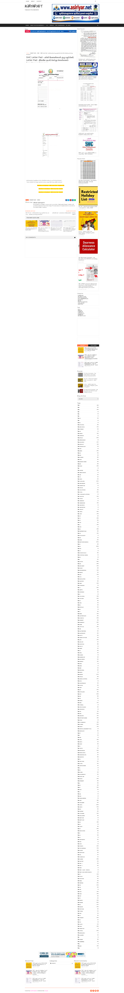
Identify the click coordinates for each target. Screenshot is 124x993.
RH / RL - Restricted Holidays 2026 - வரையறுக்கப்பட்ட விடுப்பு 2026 (88, 207)
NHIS (80, 696)
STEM (80, 841)
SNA (79, 300)
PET (80, 733)
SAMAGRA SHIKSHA (82, 798)
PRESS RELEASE (82, 750)
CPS (80, 518)
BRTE (80, 463)
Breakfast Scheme (82, 461)
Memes (80, 665)
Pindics (80, 741)
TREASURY (81, 906)
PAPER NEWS (81, 715)
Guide (80, 602)
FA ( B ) (80, 576)
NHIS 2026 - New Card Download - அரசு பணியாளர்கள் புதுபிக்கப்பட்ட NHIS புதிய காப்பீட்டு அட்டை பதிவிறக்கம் (88, 78)
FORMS (80, 295)
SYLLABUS (81, 850)
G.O (47, 25)
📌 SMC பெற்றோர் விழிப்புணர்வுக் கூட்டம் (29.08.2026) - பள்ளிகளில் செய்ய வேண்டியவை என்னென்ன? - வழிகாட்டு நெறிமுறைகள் (50, 31)
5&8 (80, 418)
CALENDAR (81, 470)
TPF (79, 898)
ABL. (80, 422)
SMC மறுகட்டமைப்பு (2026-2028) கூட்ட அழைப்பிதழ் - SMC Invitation (88, 153)
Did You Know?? (82, 535)
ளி (79, 948)
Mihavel (80, 672)
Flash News (81, 581)
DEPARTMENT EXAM (82, 531)
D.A (79, 524)
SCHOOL (80, 804)
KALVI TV (80, 635)
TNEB (80, 889)
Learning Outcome (83, 637)
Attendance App (82, 446)
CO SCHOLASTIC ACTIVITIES (84, 494)
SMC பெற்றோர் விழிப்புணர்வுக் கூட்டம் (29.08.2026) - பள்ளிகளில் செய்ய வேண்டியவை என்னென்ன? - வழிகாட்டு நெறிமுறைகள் (69, 229)
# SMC (38, 200)
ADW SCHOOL (81, 424)
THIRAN (80, 880)
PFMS (80, 737)
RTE (80, 785)
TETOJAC (81, 876)
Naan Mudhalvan (82, 683)
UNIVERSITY (81, 917)
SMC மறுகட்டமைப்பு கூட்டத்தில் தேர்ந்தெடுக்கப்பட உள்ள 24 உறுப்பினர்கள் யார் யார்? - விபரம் (56, 229)
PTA (79, 759)
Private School (82, 752)
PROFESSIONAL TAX (82, 754)
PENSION (80, 726)
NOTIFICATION (81, 709)
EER (79, 557)
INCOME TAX (82, 296)
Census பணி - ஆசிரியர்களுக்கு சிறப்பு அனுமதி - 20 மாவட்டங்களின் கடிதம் (87, 60)
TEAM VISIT (81, 861)
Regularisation (82, 774)
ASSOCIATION (81, 442)
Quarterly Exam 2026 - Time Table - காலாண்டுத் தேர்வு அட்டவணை (88, 105)
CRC (80, 520)
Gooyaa (46, 990)
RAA (79, 770)
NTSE (80, 711)
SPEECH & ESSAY (82, 830)
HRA (80, 609)
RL (79, 783)
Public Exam (81, 761)
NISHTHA (80, 700)
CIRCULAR (81, 487)
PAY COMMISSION (83, 298)
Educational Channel (83, 555)
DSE (80, 546)
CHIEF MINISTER (82, 483)
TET (80, 874)
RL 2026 (68, 25)
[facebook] (95, 1)
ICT (79, 611)
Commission (81, 500)
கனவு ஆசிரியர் (81, 935)
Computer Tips (82, 507)
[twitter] (91, 991)
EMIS (80, 310)
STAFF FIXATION (82, 301)
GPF (80, 600)
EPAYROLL (81, 572)
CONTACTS (81, 509)
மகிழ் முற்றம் (81, 303)
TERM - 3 (80, 865)
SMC (38, 53)
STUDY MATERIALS (82, 848)
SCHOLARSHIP (81, 802)
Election (81, 561)
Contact (39, 1)
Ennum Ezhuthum (82, 570)
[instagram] (96, 991)
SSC (80, 837)
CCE (80, 476)
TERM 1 (80, 867)
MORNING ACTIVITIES (83, 678)
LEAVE (80, 639)
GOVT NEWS (81, 598)
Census (52, 25)
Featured (94, 345)
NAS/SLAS (81, 685)
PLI (79, 746)
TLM (80, 887)
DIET (80, 537)
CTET (80, 522)
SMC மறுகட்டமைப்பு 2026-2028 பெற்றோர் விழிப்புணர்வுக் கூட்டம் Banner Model (31, 229)
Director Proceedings (37, 25)
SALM (80, 796)
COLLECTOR (81, 496)
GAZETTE (80, 312)
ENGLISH (80, 568)
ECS (80, 550)
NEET (80, 689)
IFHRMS (80, 314)
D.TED (80, 526)
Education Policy (82, 552)
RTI (79, 787)
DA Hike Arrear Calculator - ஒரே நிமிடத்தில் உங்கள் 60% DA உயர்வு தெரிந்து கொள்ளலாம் (88, 259)
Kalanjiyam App (82, 633)
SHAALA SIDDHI (82, 815)
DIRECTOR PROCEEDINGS (83, 542)
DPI (79, 544)
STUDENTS (81, 846)
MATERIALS (81, 661)
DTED (80, 548)
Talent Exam (81, 852)
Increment (81, 620)
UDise (80, 913)
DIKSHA (80, 539)
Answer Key (81, 435)
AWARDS (80, 450)
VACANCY (80, 924)
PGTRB (80, 739)
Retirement (81, 780)
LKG (80, 650)
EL (79, 309)
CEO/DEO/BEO (82, 481)
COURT (80, 513)
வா (79, 943)
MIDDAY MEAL (81, 670)
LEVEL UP (81, 646)
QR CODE (80, 763)
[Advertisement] (51, 43)
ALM (80, 431)
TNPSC (80, 891)
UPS (80, 919)
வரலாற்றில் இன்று (81, 941)
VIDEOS (80, 926)
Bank (80, 455)
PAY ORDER (81, 724)
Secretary (81, 811)
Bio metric (81, 457)
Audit (80, 448)
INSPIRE (80, 624)
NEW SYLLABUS (82, 691)
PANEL (80, 713)
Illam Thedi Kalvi (82, 615)
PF (79, 735)
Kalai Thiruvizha (82, 297)
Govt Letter (81, 596)
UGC (80, 915)
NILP (80, 698)
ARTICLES (81, 437)
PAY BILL (80, 720)
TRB (80, 904)
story (80, 843)
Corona (80, 511)
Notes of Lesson (82, 707)
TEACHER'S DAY (82, 856)
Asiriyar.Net (33, 6)
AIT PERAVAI (81, 429)
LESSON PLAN (81, 644)
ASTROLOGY (81, 444)
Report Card (81, 776)
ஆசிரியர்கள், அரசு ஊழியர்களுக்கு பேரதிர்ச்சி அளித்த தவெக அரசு (86, 134)
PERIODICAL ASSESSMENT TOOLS (85, 728)
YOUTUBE (81, 930)
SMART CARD (33, 53)
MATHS (80, 663)
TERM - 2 (80, 863)
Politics (81, 748)
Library (80, 648)
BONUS (80, 459)
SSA (79, 835)
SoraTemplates (33, 990)
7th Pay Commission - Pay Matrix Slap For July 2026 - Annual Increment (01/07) (87, 181)
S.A (79, 791)
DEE (80, 529)
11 (79, 407)
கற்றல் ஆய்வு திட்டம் (82, 932)
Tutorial (81, 911)
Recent (82, 345)
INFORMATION (81, 622)
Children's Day (82, 485)
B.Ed (80, 453)
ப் (79, 937)
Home (27, 1)
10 (79, 405)
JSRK (80, 628)
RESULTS (80, 778)
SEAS (80, 809)
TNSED (80, 893)
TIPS (80, 885)
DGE (80, 533)
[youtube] (98, 991)
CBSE (80, 474)
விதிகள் (80, 304)
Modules (81, 676)
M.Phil (80, 652)
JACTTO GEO (81, 626)
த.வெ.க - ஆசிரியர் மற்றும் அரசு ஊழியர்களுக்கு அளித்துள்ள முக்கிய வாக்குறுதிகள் (87, 233)
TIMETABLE (81, 882)
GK (79, 594)
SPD (80, 828)
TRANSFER (81, 902)
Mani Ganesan (82, 659)
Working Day (81, 928)
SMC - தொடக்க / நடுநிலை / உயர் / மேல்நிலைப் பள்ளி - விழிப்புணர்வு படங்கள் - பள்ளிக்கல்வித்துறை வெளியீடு (44, 229)
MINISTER (81, 674)
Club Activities (82, 489)
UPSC (80, 922)
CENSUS (80, 479)
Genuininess (81, 313)
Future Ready (81, 585)
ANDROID (80, 433)
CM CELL (80, 492)
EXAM (80, 574)
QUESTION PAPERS (82, 765)
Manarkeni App (82, 657)
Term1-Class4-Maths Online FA (85, 872)
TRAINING (81, 900)
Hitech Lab (81, 607)
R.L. (79, 767)
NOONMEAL (81, 704)
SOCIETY (80, 826)
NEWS (80, 694)
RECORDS (81, 772)
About (33, 1)
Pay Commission (60, 25)
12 (79, 409)
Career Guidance (82, 472)
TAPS (80, 854)
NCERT (80, 687)
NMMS (80, 702)
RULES (80, 299)
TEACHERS (81, 859)
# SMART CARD (32, 200)
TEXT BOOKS (81, 878)
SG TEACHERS (81, 813)
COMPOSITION (81, 505)
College (81, 498)
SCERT (80, 800)
